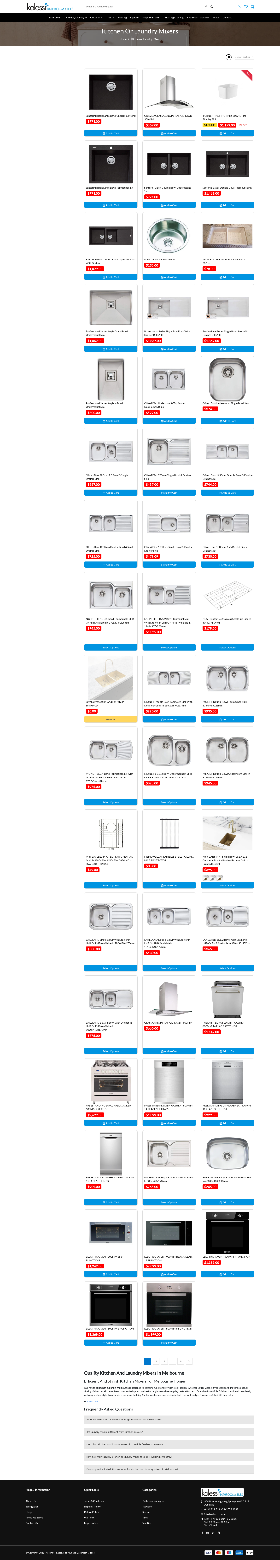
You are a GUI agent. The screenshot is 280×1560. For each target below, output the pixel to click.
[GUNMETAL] (219, 878)
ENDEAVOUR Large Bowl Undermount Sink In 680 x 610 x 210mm (227, 1179)
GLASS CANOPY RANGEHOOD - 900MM (168, 1022)
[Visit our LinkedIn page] (213, 1533)
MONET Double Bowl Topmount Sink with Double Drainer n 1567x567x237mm (168, 703)
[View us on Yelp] (219, 1533)
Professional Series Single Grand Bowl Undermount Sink (107, 333)
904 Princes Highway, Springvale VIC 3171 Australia (227, 1503)
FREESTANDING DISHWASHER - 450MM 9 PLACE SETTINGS (110, 1179)
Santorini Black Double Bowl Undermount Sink (167, 189)
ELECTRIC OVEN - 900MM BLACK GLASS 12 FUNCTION (168, 1258)
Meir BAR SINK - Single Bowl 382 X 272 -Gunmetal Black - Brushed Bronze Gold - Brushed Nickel (225, 860)
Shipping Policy (92, 1506)
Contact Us (32, 1523)
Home (123, 39)
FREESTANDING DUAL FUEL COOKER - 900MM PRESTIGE (109, 1107)
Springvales (32, 1506)
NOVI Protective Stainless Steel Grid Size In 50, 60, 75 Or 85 (227, 620)
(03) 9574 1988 (229, 1509)
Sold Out (111, 719)
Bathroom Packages (153, 1501)
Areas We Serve (34, 1517)
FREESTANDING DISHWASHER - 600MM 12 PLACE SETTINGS (227, 1107)
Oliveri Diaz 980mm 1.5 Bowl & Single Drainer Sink (107, 477)
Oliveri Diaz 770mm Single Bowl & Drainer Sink (167, 477)
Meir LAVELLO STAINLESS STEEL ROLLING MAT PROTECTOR (169, 858)
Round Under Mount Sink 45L (160, 259)
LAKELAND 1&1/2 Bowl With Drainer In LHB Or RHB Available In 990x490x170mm (227, 941)
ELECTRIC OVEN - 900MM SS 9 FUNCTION (104, 1258)
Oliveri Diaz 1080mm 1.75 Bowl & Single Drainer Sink (225, 548)
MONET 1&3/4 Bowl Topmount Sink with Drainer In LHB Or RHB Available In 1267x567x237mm (109, 777)
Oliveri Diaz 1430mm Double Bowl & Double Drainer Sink (227, 477)
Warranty (89, 1517)
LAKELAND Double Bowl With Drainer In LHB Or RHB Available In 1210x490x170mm (167, 943)
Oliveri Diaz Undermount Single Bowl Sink (226, 403)
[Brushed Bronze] (213, 878)
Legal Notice (91, 1523)
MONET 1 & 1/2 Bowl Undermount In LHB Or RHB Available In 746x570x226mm (168, 775)
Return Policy (91, 1512)
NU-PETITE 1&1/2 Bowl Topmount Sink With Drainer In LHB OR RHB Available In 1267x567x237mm (167, 622)
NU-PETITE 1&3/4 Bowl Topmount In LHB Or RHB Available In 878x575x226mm (110, 620)
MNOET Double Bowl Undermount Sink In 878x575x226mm (226, 775)
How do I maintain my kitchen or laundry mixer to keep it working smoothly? (129, 1456)
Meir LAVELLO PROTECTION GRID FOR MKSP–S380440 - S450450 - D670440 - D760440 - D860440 (109, 860)
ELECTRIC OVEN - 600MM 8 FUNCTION (168, 1328)
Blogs (29, 1512)
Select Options (111, 647)
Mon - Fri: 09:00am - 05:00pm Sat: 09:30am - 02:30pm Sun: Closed (220, 1522)
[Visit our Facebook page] (202, 1533)
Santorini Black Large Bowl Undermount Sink (111, 115)
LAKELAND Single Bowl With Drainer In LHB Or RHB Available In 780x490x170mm (110, 941)
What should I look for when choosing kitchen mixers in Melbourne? (125, 1419)
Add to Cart (112, 133)
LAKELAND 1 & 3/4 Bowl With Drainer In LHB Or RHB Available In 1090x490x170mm (109, 1026)
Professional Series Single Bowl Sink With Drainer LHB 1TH (225, 333)
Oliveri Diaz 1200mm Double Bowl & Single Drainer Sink (110, 548)
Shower (146, 1512)
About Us (31, 1501)
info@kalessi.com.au (215, 1514)
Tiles (145, 1517)
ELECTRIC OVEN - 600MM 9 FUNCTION (227, 1256)
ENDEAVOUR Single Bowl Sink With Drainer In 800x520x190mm (169, 1179)
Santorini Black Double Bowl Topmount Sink (227, 187)
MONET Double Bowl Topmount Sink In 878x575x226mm (225, 703)
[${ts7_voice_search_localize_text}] (206, 6)
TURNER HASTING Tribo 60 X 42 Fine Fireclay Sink (224, 117)
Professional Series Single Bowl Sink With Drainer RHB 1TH (167, 333)
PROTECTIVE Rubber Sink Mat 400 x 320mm (224, 261)
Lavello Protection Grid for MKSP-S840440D (105, 703)
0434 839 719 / (212, 1509)
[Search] (211, 6)
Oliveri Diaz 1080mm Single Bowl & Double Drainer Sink (168, 548)
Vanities (146, 1523)
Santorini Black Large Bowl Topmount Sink (109, 187)
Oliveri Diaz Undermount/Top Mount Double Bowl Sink (165, 405)
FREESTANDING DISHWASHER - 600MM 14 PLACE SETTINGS (168, 1107)
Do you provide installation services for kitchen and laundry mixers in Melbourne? (132, 1469)
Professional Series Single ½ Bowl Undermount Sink (104, 405)
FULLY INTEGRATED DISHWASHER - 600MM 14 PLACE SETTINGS (224, 1024)
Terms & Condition (94, 1501)
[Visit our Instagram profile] (207, 1533)
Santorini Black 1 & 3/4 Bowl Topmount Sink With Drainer (110, 261)
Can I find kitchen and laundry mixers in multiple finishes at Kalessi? (125, 1444)
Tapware (147, 1506)
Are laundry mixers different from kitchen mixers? (115, 1432)
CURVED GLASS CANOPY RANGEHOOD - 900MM (168, 117)
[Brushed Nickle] (206, 878)
